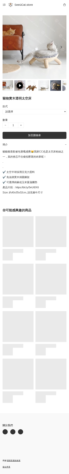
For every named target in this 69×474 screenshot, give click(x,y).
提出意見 (6, 467)
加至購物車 (34, 135)
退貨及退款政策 (13, 460)
